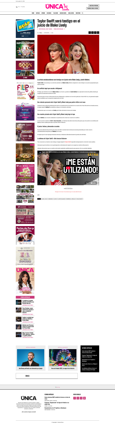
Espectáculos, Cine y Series (28, 305)
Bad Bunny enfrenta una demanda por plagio (30, 368)
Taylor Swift (68, 142)
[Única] (21, 375)
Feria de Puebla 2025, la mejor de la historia (62, 368)
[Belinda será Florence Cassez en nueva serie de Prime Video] (18, 326)
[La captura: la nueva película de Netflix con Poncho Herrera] (18, 302)
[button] (82, 13)
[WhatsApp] (98, 32)
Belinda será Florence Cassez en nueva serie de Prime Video (28, 326)
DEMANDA (51, 198)
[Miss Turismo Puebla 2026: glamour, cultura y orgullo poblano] (18, 334)
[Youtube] (84, 398)
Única (40, 32)
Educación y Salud (48, 400)
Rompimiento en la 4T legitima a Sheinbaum (55, 408)
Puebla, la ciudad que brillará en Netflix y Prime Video (27, 319)
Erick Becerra (47, 409)
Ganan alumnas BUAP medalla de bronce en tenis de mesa (88, 351)
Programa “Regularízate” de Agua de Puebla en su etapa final (89, 356)
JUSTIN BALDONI (61, 198)
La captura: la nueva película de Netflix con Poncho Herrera (28, 302)
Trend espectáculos (58, 29)
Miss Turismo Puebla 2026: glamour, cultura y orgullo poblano (28, 334)
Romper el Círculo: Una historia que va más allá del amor (68, 191)
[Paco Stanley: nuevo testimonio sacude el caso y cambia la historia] (18, 310)
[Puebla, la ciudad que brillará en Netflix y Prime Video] (18, 319)
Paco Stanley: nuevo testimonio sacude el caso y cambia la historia (27, 310)
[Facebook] (90, 32)
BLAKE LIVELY (44, 198)
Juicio (55, 198)
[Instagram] (78, 398)
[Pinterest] (95, 32)
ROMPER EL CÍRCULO (70, 198)
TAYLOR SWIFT (80, 198)
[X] (92, 32)
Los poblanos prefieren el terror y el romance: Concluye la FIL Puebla (89, 368)
